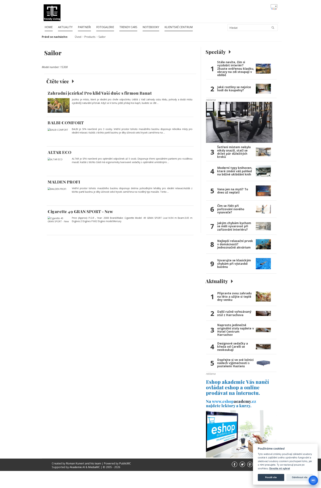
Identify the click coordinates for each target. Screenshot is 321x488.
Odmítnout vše (299, 477)
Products (89, 37)
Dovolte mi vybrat (279, 468)
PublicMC (125, 463)
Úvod (78, 37)
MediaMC (94, 467)
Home (49, 27)
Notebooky (151, 27)
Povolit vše (271, 477)
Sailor (102, 37)
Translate (274, 9)
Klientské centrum (179, 27)
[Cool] (239, 122)
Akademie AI (77, 467)
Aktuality (65, 27)
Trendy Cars (128, 27)
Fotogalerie (105, 27)
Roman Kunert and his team (84, 463)
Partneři (84, 27)
